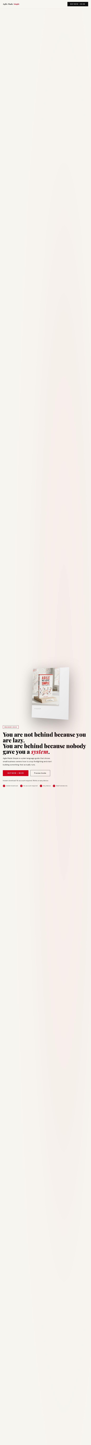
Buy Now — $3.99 (77, 4)
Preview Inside (40, 773)
